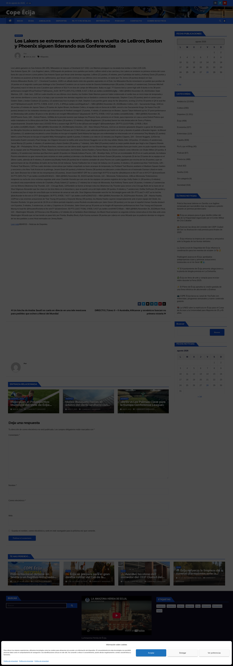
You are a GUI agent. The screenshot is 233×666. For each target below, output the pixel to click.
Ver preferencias (214, 653)
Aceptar (151, 653)
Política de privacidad (11, 661)
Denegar (182, 653)
